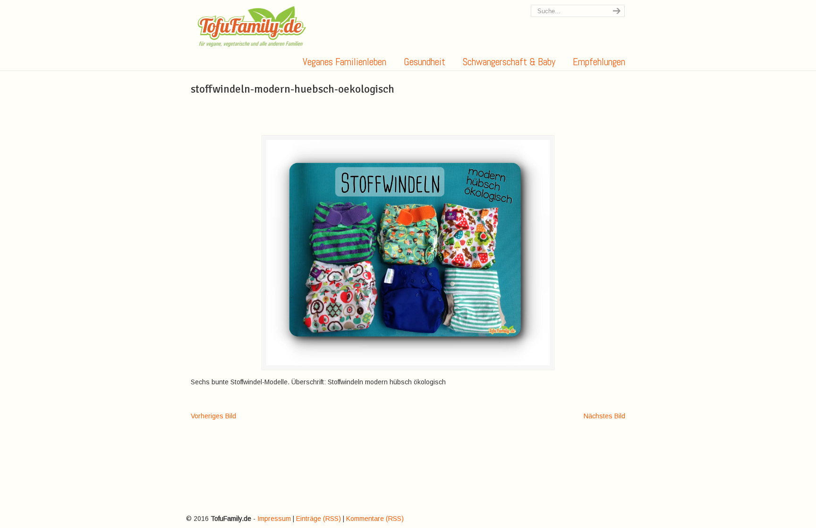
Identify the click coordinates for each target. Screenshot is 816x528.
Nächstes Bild (604, 416)
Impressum (274, 518)
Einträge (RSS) (318, 518)
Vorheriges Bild (213, 416)
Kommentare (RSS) (375, 518)
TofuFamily (252, 26)
